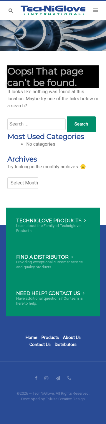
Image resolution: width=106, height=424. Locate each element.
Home (31, 337)
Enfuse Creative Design (65, 399)
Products (50, 337)
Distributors (66, 344)
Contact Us (40, 344)
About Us (72, 337)
